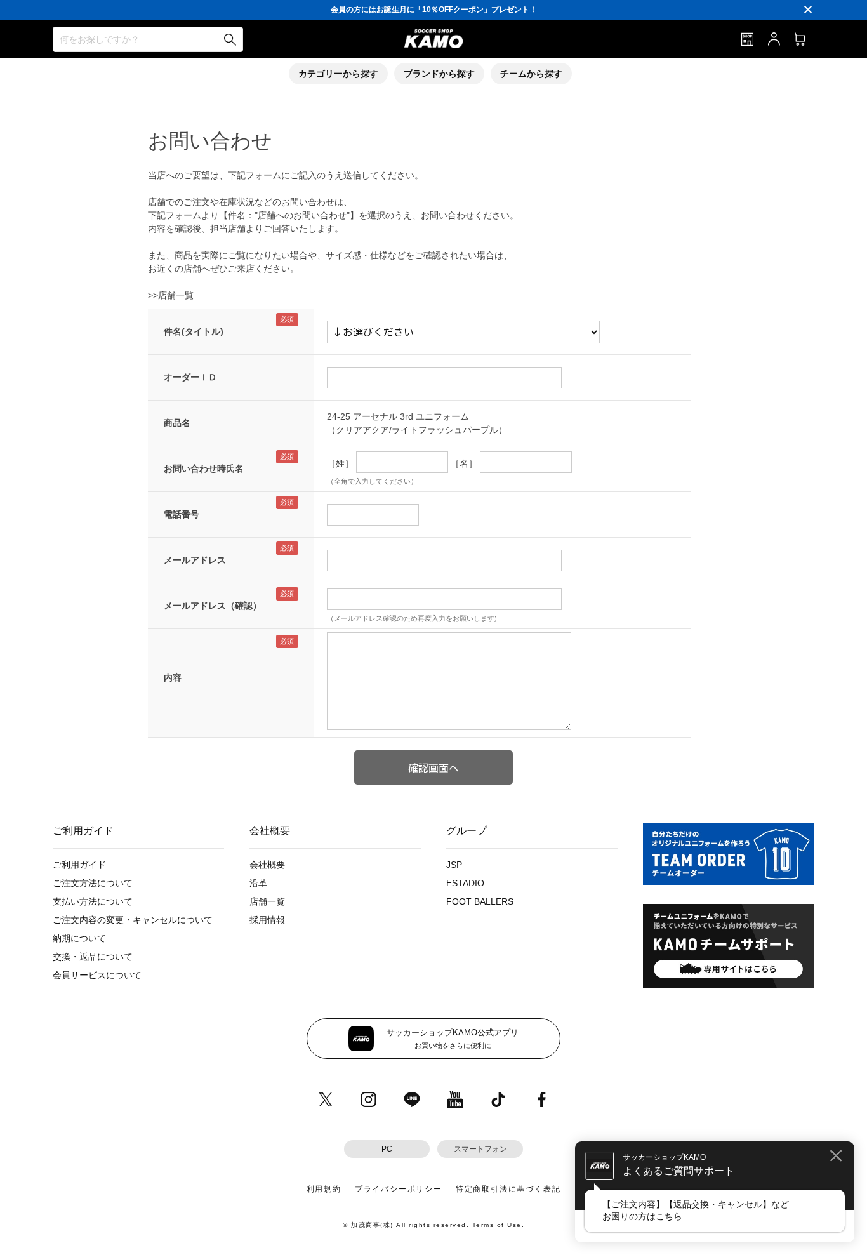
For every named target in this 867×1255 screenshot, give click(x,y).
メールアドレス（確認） (212, 606)
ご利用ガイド (79, 865)
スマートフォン (480, 1149)
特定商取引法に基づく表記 (508, 1189)
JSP (454, 865)
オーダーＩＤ (190, 377)
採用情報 (267, 920)
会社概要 (267, 865)
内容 (173, 677)
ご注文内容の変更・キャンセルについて (133, 920)
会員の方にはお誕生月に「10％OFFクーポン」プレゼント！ (434, 9)
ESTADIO (465, 883)
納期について (79, 938)
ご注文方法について (93, 883)
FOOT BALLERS (479, 901)
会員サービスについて (97, 975)
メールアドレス (195, 560)
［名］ (464, 463)
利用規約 (324, 1189)
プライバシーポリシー (398, 1189)
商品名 (177, 423)
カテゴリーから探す (338, 74)
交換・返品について (93, 957)
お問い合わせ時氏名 (204, 468)
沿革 (258, 883)
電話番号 (181, 514)
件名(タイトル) (193, 331)
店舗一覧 (267, 901)
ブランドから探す (439, 74)
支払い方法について (93, 901)
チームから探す (531, 74)
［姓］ (340, 463)
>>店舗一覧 (171, 295)
